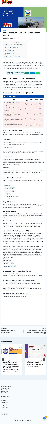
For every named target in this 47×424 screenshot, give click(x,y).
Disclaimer (5, 407)
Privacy (5, 405)
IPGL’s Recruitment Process (11, 47)
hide (17, 42)
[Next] (44, 359)
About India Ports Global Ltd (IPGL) (12, 54)
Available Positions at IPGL (11, 48)
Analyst (8, 193)
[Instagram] (7, 414)
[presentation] (11, 351)
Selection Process (9, 53)
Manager (12, 187)
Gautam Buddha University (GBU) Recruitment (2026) (9, 330)
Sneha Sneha (6, 38)
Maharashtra (10, 265)
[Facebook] (2, 414)
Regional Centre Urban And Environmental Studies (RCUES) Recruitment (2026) (34, 362)
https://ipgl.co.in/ (12, 266)
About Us (5, 402)
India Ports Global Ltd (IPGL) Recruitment (13, 44)
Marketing (7, 198)
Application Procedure (10, 51)
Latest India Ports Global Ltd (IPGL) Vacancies (16, 46)
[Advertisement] (23, 311)
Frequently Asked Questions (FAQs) (12, 56)
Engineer (9, 185)
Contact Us (5, 404)
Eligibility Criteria (9, 50)
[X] (5, 414)
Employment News (5, 396)
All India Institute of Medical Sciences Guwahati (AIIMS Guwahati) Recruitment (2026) (36, 331)
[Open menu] (45, 2)
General (5, 30)
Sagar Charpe (6, 371)
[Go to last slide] (3, 359)
